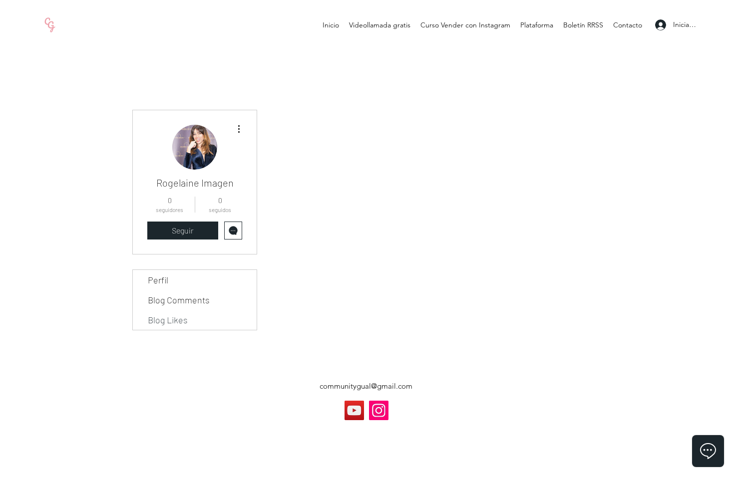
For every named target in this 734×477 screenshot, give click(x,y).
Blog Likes (168, 319)
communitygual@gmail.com (366, 386)
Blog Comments (179, 299)
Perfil (158, 279)
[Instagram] (378, 410)
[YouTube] (354, 410)
